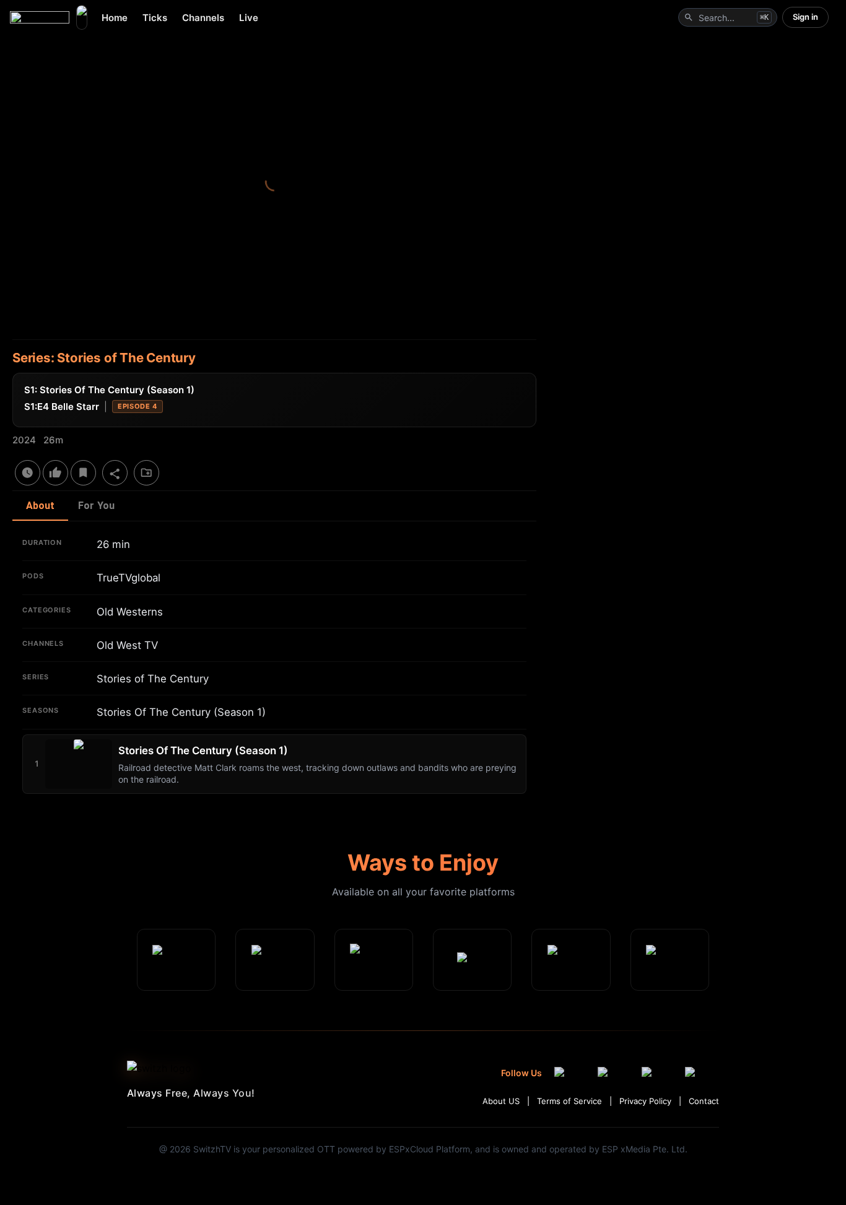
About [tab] (40, 505)
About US (501, 1101)
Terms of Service (569, 1101)
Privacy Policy (645, 1101)
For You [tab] (96, 505)
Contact (704, 1101)
